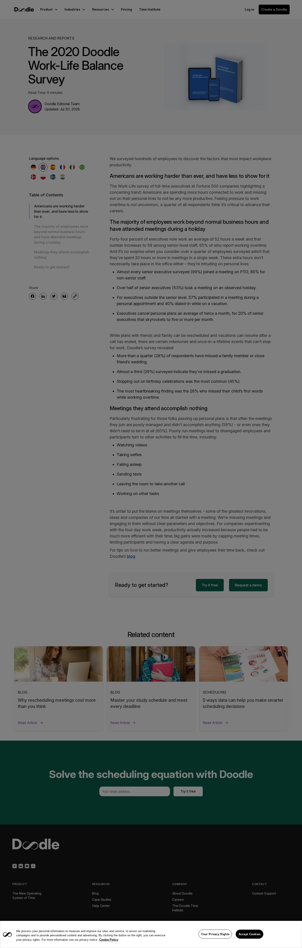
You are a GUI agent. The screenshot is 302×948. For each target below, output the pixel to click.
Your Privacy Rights (215, 934)
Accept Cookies (250, 934)
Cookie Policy (108, 939)
